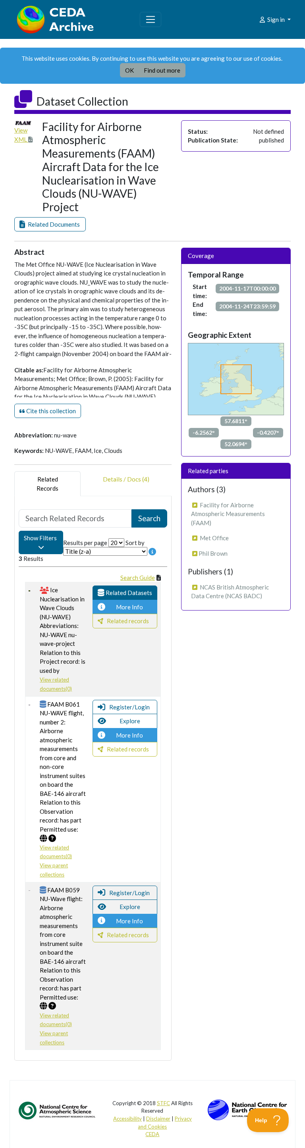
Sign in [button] (276, 19)
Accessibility (127, 1118)
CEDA (152, 1134)
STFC (163, 1103)
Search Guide (137, 577)
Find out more (162, 70)
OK (129, 70)
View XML (21, 135)
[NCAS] (57, 1109)
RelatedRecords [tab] (47, 484)
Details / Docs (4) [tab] (126, 479)
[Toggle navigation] (150, 19)
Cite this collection (50, 410)
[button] (50, 224)
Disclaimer (158, 1118)
